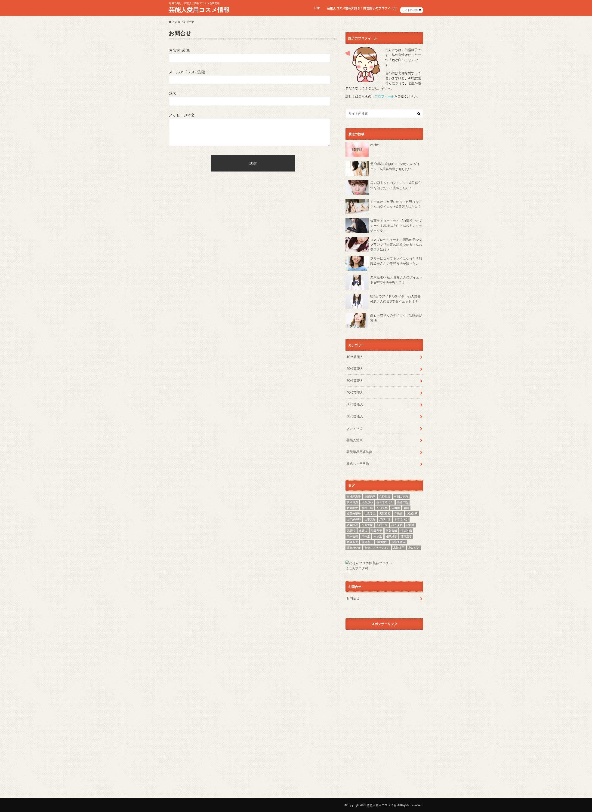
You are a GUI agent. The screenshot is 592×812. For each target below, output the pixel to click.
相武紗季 (391, 536)
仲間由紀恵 (401, 496)
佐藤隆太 (352, 508)
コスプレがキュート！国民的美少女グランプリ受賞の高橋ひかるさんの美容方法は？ (396, 244)
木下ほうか (401, 519)
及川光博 (382, 508)
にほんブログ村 (356, 568)
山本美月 (370, 519)
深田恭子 (376, 530)
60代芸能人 (354, 416)
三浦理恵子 (354, 496)
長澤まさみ (398, 542)
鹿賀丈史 (413, 547)
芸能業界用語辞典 (359, 452)
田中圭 (366, 536)
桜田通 (410, 525)
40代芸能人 (354, 392)
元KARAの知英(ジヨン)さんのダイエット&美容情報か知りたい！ (395, 166)
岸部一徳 (384, 519)
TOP (317, 8)
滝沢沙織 (406, 530)
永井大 (363, 530)
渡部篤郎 (391, 530)
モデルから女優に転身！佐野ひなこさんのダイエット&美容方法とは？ (396, 204)
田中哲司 (352, 536)
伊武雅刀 (352, 502)
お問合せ (352, 598)
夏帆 (406, 508)
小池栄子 (411, 513)
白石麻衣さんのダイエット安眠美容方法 (396, 317)
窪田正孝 (406, 536)
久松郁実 (384, 496)
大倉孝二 (370, 513)
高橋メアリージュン (376, 547)
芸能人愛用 (354, 440)
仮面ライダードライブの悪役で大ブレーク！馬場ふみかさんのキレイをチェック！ (396, 226)
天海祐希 (384, 513)
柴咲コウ (382, 525)
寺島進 (398, 513)
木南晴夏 (352, 525)
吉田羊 (396, 508)
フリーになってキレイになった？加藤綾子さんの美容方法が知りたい (396, 260)
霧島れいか (354, 547)
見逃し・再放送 (357, 464)
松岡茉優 (367, 525)
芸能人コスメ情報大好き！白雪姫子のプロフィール (361, 8)
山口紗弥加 (354, 519)
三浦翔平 (370, 496)
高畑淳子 (398, 547)
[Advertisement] (384, 674)
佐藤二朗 (402, 502)
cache (374, 145)
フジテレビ (354, 428)
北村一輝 (367, 508)
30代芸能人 (354, 381)
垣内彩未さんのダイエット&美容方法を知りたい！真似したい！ (395, 185)
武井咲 (351, 530)
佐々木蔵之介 (384, 502)
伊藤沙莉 (367, 502)
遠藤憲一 (367, 542)
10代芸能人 (354, 357)
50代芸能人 (354, 404)
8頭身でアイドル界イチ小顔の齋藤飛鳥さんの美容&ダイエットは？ (395, 298)
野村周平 (382, 542)
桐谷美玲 (397, 525)
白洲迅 (378, 536)
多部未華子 (354, 513)
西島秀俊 (352, 542)
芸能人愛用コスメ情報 (199, 9)
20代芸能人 (354, 369)
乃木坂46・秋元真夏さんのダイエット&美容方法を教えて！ (396, 279)
